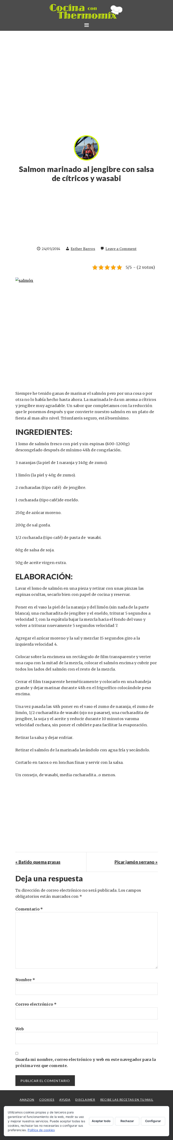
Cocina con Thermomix (86, 11)
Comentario (29, 909)
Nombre (25, 979)
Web (19, 1028)
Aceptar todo (101, 1121)
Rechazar (127, 1121)
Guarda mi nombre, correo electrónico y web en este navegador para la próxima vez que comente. (85, 1062)
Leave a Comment (121, 249)
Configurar (153, 1121)
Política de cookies (41, 1130)
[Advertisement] (86, 216)
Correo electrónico (36, 1004)
